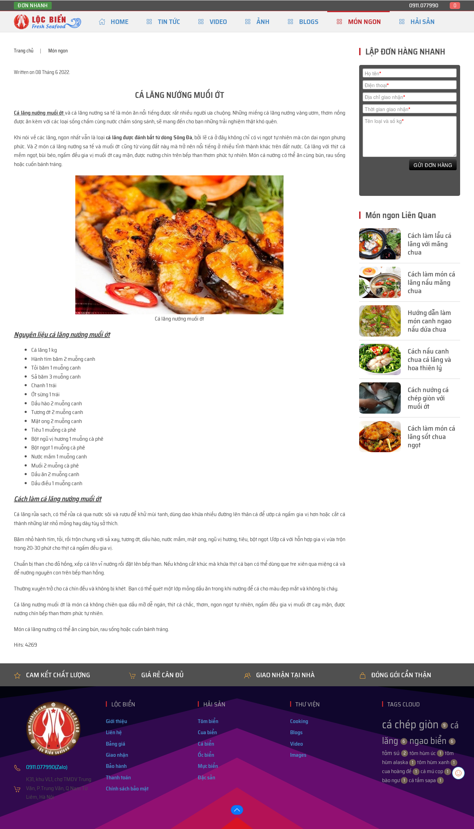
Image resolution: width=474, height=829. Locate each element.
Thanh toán (118, 777)
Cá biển (206, 743)
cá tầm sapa (425, 780)
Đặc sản (206, 777)
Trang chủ (23, 51)
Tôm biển (208, 721)
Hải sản (422, 21)
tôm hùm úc (425, 753)
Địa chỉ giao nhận (385, 96)
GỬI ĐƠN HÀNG (433, 164)
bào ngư (393, 780)
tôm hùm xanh (436, 762)
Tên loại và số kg (384, 120)
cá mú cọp (434, 771)
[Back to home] (47, 21)
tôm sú (394, 753)
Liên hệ (114, 732)
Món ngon (364, 21)
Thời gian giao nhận (387, 109)
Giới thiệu (116, 721)
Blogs (309, 21)
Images (298, 755)
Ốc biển (206, 755)
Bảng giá (115, 743)
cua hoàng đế (399, 771)
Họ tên (373, 73)
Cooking (299, 721)
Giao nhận (117, 755)
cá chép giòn (414, 724)
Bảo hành (116, 766)
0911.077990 (423, 5)
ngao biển (431, 740)
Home (119, 21)
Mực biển (208, 766)
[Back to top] (237, 810)
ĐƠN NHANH (33, 5)
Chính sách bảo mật (127, 788)
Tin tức (169, 21)
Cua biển (207, 732)
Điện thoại (377, 85)
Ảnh (263, 21)
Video (218, 21)
